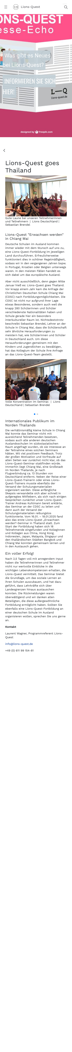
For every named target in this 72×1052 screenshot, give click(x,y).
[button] (34, 414)
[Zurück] (4, 150)
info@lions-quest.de (19, 644)
